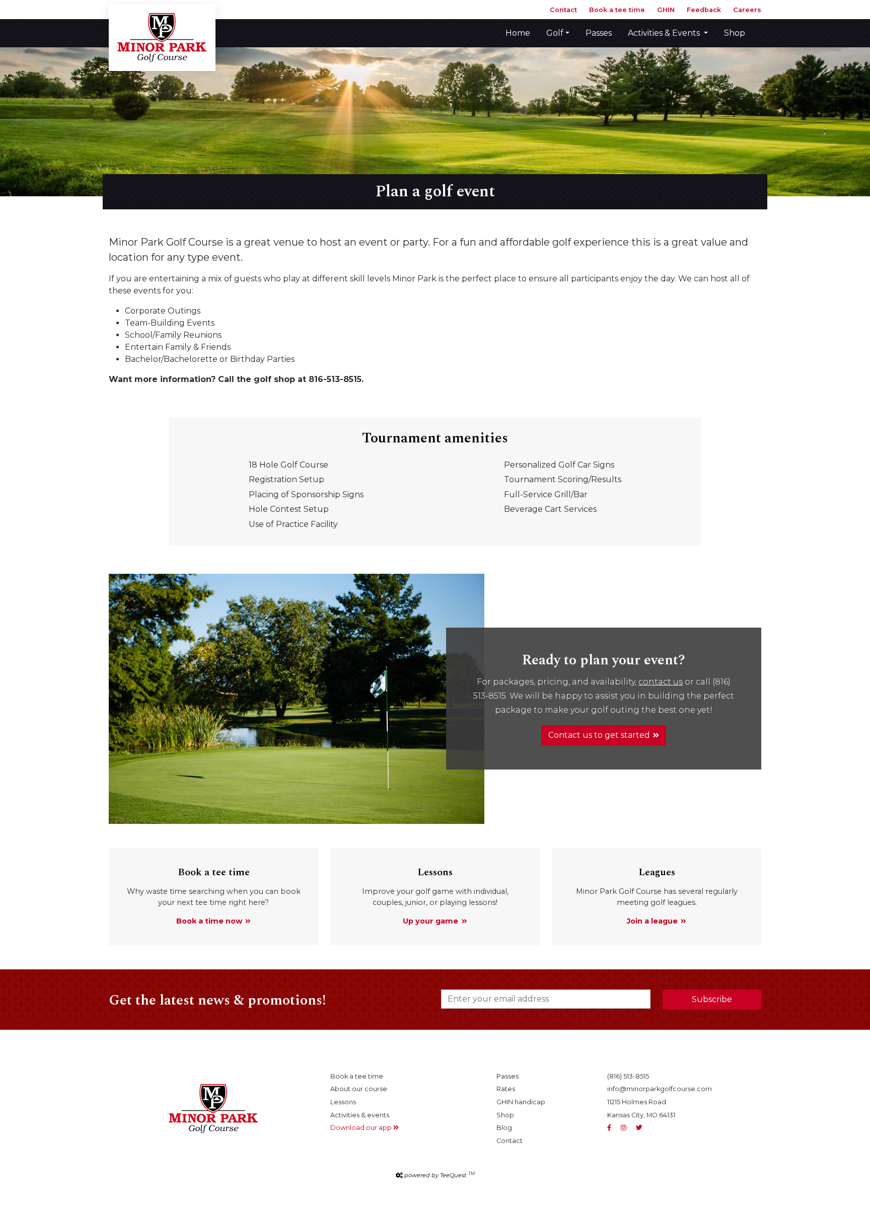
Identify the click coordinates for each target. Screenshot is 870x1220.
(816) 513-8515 (628, 1076)
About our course (358, 1089)
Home (517, 33)
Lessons (343, 1102)
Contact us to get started (599, 735)
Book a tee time (617, 10)
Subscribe (712, 999)
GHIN (666, 10)
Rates (505, 1089)
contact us (660, 682)
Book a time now (209, 921)
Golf (554, 33)
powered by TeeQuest (439, 1175)
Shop (734, 33)
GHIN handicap (520, 1102)
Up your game (430, 921)
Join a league (652, 921)
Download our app (361, 1127)
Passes (599, 33)
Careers (747, 10)
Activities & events (359, 1115)
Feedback (704, 10)
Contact (563, 10)
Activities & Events (665, 33)
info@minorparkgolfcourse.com (659, 1089)
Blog (504, 1127)
